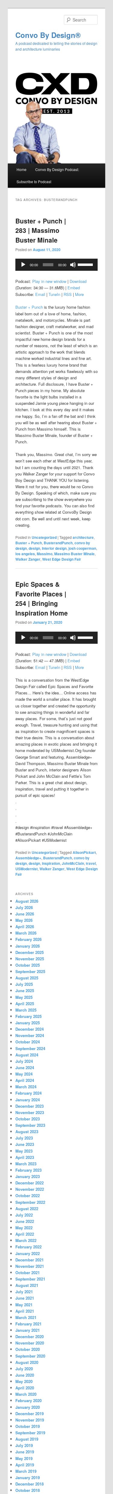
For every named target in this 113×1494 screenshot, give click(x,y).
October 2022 (27, 1195)
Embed (73, 287)
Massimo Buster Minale (74, 553)
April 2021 (24, 1311)
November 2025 (29, 959)
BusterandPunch (58, 543)
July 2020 (24, 1368)
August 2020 (26, 1362)
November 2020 (29, 1343)
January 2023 (27, 1176)
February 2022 (28, 1247)
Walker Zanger (27, 559)
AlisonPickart (84, 852)
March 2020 (25, 1394)
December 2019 (29, 1413)
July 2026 (24, 907)
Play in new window (49, 281)
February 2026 (28, 939)
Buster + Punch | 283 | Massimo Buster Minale (40, 230)
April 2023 (24, 1157)
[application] (56, 265)
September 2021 (30, 1279)
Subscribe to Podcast (34, 181)
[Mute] (73, 265)
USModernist (26, 868)
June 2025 (24, 990)
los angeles (25, 553)
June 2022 (24, 1221)
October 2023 (27, 1119)
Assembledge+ (28, 858)
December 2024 (29, 1029)
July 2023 (24, 1138)
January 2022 (27, 1253)
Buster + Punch (29, 307)
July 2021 (24, 1291)
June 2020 (24, 1375)
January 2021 (27, 1330)
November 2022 (29, 1189)
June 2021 (24, 1298)
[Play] (23, 265)
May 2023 (24, 1151)
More (79, 294)
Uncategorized (44, 537)
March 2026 (25, 933)
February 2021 (28, 1324)
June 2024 (24, 1067)
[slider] (86, 264)
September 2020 (30, 1356)
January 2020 (27, 1407)
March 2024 (25, 1086)
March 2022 (25, 1240)
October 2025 (27, 965)
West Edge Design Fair (61, 559)
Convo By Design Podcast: (57, 169)
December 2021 (29, 1260)
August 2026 (26, 901)
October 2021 (27, 1272)
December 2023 (29, 1106)
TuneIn (54, 294)
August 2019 (26, 1439)
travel (91, 863)
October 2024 (27, 1042)
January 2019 (27, 1477)
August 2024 (26, 1055)
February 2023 (28, 1170)
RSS (68, 294)
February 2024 (28, 1093)
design (34, 548)
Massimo (44, 553)
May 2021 (24, 1305)
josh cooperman (82, 548)
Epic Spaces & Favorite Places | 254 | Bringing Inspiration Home (41, 598)
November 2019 (29, 1420)
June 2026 (24, 914)
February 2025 (28, 1016)
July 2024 (24, 1061)
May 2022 (24, 1227)
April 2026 (24, 926)
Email (40, 294)
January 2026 (27, 946)
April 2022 (24, 1234)
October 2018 (27, 1490)
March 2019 (25, 1471)
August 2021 (26, 1285)
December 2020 (29, 1336)
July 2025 (24, 984)
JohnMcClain (73, 863)
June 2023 (24, 1144)
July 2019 (24, 1445)
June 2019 (24, 1452)
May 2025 (24, 997)
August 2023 (26, 1131)
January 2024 (27, 1100)
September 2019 (30, 1432)
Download (78, 281)
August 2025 (26, 978)
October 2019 (27, 1426)
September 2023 (30, 1125)
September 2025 (30, 971)
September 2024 (30, 1048)
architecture (83, 537)
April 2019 (24, 1465)
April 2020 (24, 1388)
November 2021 (29, 1266)
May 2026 (24, 920)
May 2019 (24, 1458)
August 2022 (26, 1208)
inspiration (51, 863)
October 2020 (27, 1349)
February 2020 (28, 1400)
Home (22, 169)
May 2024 (24, 1074)
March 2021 (25, 1317)
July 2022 (24, 1215)
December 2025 (29, 952)
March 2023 (25, 1164)
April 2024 (24, 1080)
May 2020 (24, 1381)
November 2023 (29, 1112)
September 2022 (30, 1202)
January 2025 (27, 1023)
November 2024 (29, 1035)
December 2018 (29, 1484)
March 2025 (25, 1010)
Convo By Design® (48, 35)
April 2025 (24, 1003)
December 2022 (29, 1183)
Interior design (54, 548)
